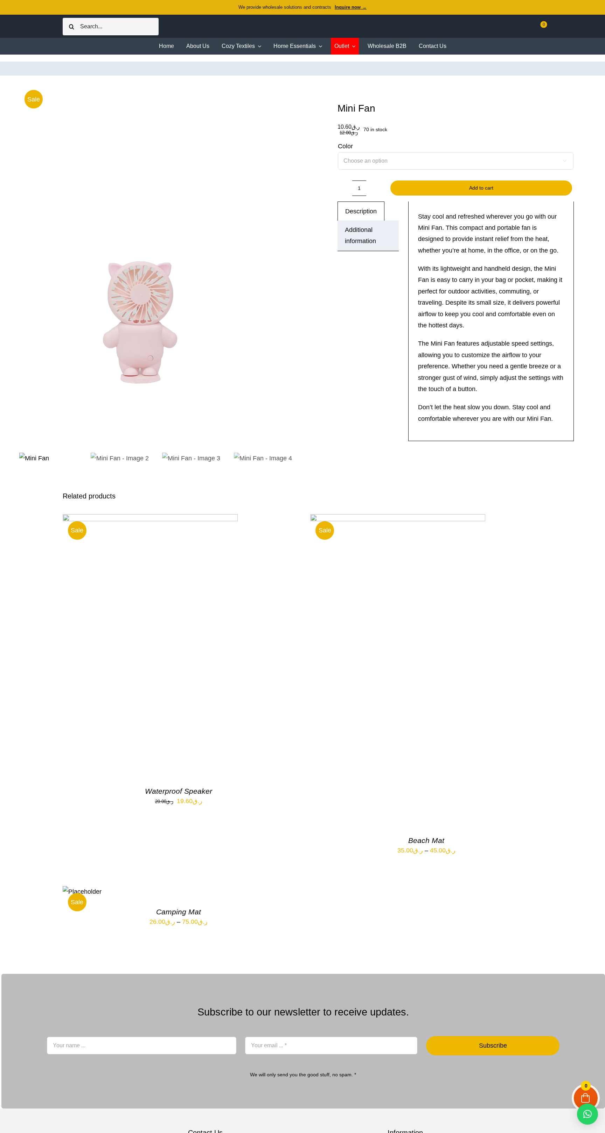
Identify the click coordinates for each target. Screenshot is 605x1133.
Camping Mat (178, 912)
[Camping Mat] (82, 891)
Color (345, 146)
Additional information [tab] (360, 235)
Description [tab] (361, 211)
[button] (587, 1114)
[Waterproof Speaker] (150, 519)
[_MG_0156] (160, 266)
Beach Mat (426, 840)
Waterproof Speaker (178, 791)
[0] (539, 29)
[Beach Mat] (397, 519)
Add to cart (481, 188)
